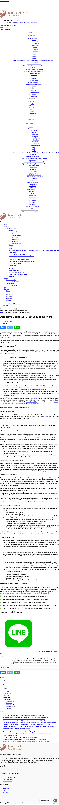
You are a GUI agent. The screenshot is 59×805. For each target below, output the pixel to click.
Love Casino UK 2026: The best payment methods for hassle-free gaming (23, 715)
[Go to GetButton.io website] (55, 803)
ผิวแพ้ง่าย (34, 178)
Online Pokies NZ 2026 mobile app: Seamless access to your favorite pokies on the (26, 724)
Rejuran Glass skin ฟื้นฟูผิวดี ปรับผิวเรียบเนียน (34, 164)
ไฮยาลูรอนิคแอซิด (46, 365)
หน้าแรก (31, 127)
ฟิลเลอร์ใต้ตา (35, 134)
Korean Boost (34, 169)
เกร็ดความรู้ (31, 191)
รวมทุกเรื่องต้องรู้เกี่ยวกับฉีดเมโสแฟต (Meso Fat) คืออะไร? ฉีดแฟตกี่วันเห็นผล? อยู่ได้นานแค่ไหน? (34, 153)
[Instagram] (3, 667)
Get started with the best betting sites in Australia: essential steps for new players (26, 741)
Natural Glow (34, 167)
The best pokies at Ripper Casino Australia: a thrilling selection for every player (25, 732)
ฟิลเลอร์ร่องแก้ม (35, 138)
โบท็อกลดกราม (32, 195)
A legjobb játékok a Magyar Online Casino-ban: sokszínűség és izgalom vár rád (25, 739)
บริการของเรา (31, 129)
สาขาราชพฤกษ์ (15, 22)
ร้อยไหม (34, 151)
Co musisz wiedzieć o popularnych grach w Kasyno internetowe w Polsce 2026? (25, 717)
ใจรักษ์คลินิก (33, 402)
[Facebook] (1, 667)
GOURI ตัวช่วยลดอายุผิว (34, 166)
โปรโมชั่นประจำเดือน (32, 182)
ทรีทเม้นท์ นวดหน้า (34, 173)
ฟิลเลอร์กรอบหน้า (35, 145)
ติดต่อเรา (31, 208)
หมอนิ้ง (28, 402)
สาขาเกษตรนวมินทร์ (25, 22)
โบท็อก (34, 147)
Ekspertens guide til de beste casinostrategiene (16, 728)
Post (4, 690)
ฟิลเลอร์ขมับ (35, 142)
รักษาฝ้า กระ (34, 171)
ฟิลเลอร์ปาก (36, 143)
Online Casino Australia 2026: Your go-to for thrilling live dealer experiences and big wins (28, 726)
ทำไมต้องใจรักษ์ (31, 190)
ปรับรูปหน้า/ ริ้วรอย (32, 131)
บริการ (4, 695)
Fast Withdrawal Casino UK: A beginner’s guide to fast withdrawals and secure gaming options (29, 723)
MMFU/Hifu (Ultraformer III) (34, 156)
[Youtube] (8, 667)
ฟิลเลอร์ (34, 132)
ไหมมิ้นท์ (34, 149)
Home (1, 312)
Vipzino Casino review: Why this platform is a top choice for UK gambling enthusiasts (27, 734)
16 (3, 683)
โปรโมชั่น (31, 180)
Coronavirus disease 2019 (10, 735)
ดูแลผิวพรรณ (32, 160)
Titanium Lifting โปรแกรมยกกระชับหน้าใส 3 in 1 (34, 158)
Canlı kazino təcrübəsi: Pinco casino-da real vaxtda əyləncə (20, 737)
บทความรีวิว (6, 694)
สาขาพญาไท (34, 22)
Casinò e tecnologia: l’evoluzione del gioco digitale (17, 730)
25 (3, 684)
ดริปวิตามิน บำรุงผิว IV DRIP (34, 175)
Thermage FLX (34, 155)
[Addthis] (6, 667)
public (4, 692)
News (4, 688)
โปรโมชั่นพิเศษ (32, 186)
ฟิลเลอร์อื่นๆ (32, 204)
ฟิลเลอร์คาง (36, 140)
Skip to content (4, 1)
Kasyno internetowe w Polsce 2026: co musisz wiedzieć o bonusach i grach (24, 719)
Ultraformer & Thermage (33, 206)
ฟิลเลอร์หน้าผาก (35, 136)
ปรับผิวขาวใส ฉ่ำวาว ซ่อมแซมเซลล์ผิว (34, 177)
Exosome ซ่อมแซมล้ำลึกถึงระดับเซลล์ (34, 162)
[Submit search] (37, 211)
